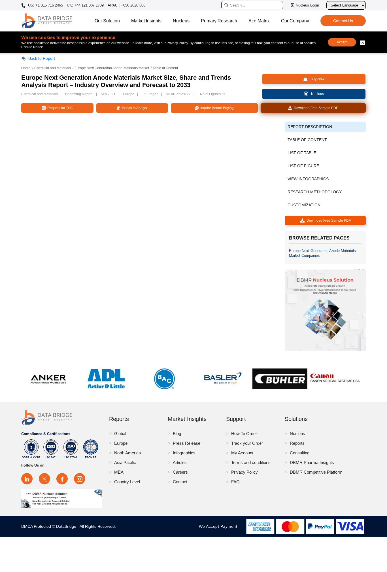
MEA (119, 472)
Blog (177, 433)
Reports (297, 443)
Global (120, 433)
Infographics (184, 452)
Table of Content (307, 139)
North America (127, 452)
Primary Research (219, 20)
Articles (180, 462)
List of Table (302, 153)
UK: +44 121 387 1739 (85, 5)
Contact (180, 481)
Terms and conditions (251, 462)
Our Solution (107, 20)
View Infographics (308, 179)
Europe (120, 443)
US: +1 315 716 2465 (45, 5)
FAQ (235, 481)
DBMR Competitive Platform (316, 472)
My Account (242, 452)
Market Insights (146, 20)
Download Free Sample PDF (315, 108)
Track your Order (247, 443)
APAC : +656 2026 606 (126, 5)
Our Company (295, 20)
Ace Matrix (259, 20)
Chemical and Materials (52, 68)
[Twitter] (44, 478)
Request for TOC (59, 108)
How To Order (244, 433)
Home (26, 68)
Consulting (299, 452)
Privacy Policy (244, 472)
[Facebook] (62, 478)
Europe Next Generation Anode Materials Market (112, 68)
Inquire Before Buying (216, 108)
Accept (342, 42)
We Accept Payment (219, 526)
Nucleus (181, 20)
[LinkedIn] (27, 478)
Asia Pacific (125, 462)
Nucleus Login (307, 5)
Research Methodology (315, 192)
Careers (180, 472)
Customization (304, 205)
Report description (310, 126)
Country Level (127, 481)
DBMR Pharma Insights (312, 462)
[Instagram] (79, 478)
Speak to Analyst (134, 108)
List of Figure (303, 166)
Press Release (186, 443)
